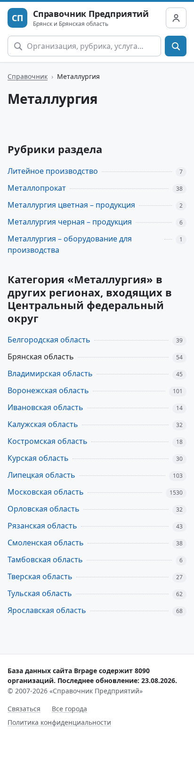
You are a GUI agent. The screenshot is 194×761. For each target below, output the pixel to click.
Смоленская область (46, 542)
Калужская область (43, 424)
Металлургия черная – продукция (70, 222)
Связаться (24, 708)
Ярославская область (47, 610)
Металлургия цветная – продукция (71, 205)
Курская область (38, 458)
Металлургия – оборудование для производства (70, 244)
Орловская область (44, 509)
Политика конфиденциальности (59, 722)
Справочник (28, 76)
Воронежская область (48, 390)
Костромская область (48, 441)
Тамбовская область (45, 559)
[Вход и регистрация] (176, 18)
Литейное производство (53, 171)
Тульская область (40, 593)
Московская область (46, 492)
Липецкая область (41, 475)
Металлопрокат (37, 188)
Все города (69, 708)
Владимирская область (50, 373)
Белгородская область (49, 339)
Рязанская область (42, 525)
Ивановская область (45, 407)
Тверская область (40, 576)
